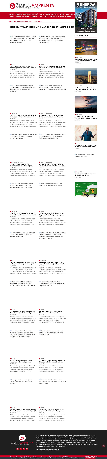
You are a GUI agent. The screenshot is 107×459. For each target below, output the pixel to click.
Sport (11, 17)
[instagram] (21, 449)
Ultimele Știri (81, 36)
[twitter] (24, 449)
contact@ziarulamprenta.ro (51, 449)
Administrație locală (30, 14)
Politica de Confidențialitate (77, 457)
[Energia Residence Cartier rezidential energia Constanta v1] (86, 32)
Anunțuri (68, 17)
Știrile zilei (18, 14)
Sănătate (18, 17)
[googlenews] (27, 449)
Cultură (61, 14)
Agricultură (26, 17)
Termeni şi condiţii (66, 457)
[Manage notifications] (103, 446)
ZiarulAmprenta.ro (28, 457)
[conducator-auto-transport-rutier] (86, 197)
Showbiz (61, 17)
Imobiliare (53, 17)
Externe (34, 17)
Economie (54, 14)
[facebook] (17, 449)
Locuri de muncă (43, 17)
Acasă (11, 14)
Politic (41, 14)
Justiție (47, 14)
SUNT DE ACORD (90, 457)
